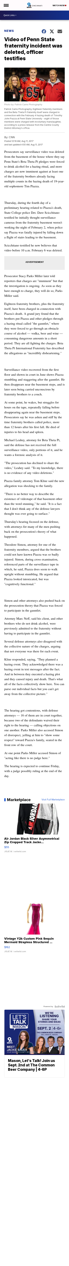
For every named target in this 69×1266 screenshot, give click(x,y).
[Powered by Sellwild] (59, 1006)
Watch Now (59, 5)
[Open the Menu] (6, 5)
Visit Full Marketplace (53, 799)
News (9, 31)
